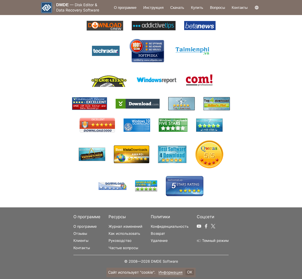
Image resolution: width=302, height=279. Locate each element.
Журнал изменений (125, 226)
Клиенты (80, 240)
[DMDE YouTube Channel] (199, 225)
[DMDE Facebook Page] (206, 225)
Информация (171, 272)
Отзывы (80, 233)
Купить (197, 8)
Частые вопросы (123, 248)
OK (189, 272)
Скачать (177, 8)
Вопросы (217, 8)
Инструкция (153, 8)
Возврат (158, 233)
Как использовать (124, 233)
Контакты (240, 8)
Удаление (159, 240)
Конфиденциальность (170, 226)
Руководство (120, 240)
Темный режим (215, 240)
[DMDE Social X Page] (213, 225)
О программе (125, 8)
